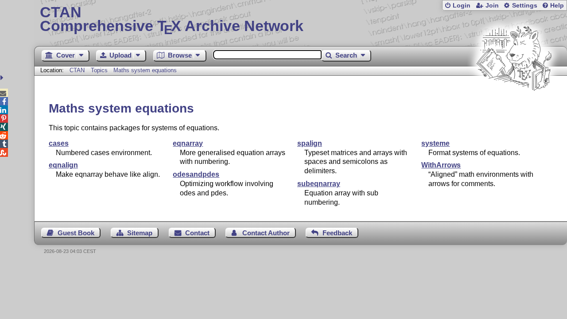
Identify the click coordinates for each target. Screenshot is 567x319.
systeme (435, 143)
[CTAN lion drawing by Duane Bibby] (513, 107)
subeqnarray (318, 183)
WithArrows (441, 165)
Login (461, 5)
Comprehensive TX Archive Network (171, 20)
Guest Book (76, 233)
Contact (197, 233)
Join (492, 5)
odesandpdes (196, 174)
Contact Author (266, 233)
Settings (524, 5)
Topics (100, 70)
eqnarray (188, 143)
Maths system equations (145, 70)
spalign (309, 143)
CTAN (77, 70)
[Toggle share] (2, 78)
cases (59, 143)
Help (557, 5)
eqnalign (63, 165)
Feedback (337, 233)
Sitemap (139, 233)
